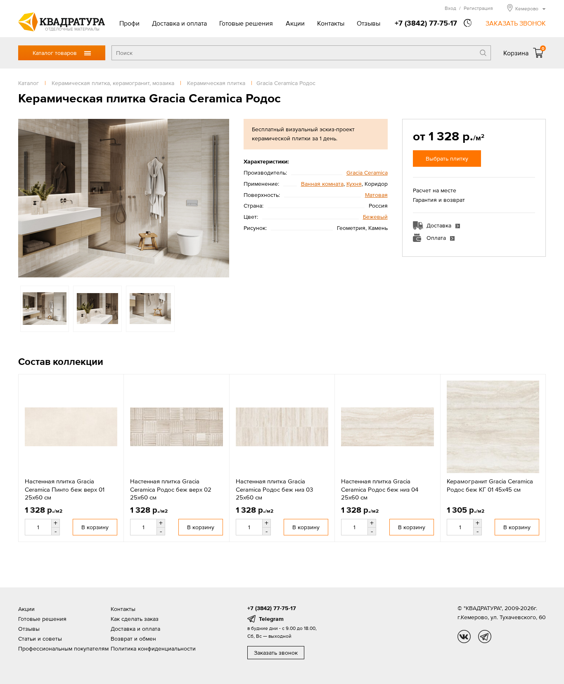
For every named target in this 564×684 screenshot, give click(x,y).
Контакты (330, 23)
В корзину (95, 527)
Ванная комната (322, 183)
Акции (295, 23)
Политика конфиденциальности (153, 648)
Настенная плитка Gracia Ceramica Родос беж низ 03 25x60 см (274, 489)
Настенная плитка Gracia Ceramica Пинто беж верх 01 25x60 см (64, 489)
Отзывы (368, 23)
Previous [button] (26, 198)
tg (484, 636)
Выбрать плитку (447, 158)
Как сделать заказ (135, 618)
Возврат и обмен (133, 638)
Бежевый (375, 216)
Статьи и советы (40, 638)
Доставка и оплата (179, 23)
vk (464, 636)
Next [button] (221, 198)
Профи (129, 23)
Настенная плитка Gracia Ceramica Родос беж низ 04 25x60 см (379, 489)
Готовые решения (246, 23)
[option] (123, 198)
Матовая (376, 195)
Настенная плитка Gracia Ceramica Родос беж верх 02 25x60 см (170, 489)
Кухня (354, 183)
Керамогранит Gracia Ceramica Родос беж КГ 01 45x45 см (490, 485)
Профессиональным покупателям (63, 648)
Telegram (271, 618)
